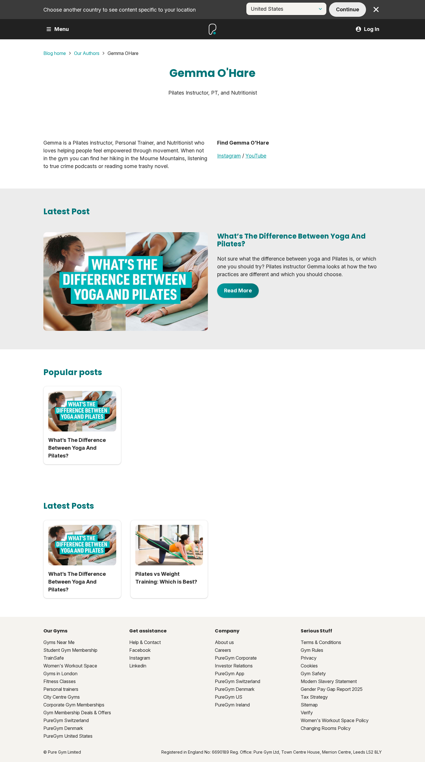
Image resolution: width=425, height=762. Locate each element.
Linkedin (137, 666)
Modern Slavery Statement (329, 681)
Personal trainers (60, 689)
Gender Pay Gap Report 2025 (332, 689)
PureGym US (228, 697)
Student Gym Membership (70, 650)
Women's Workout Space (70, 666)
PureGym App (229, 673)
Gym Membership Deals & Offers (77, 712)
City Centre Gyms (61, 697)
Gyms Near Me (59, 642)
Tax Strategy (314, 697)
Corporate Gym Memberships (73, 705)
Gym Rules (312, 650)
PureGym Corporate (236, 658)
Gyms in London (60, 673)
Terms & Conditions (321, 642)
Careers (223, 650)
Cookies (309, 666)
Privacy (309, 658)
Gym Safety (313, 673)
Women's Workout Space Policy (335, 720)
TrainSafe (53, 658)
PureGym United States (68, 736)
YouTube (255, 156)
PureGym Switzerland (66, 720)
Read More (238, 290)
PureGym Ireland (232, 705)
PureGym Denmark (63, 728)
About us (224, 642)
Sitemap (309, 705)
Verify (307, 712)
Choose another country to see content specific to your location (119, 10)
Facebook (140, 650)
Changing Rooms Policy (326, 728)
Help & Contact (145, 642)
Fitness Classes (59, 681)
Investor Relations (234, 666)
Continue (347, 9)
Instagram (229, 156)
